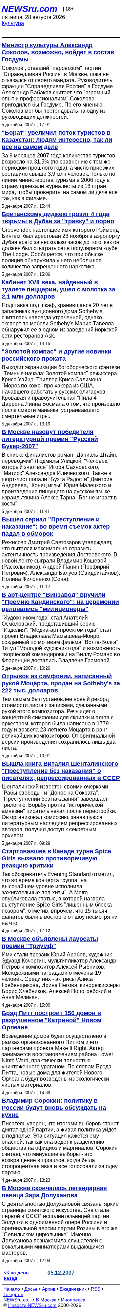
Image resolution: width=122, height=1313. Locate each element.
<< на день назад (16, 1275)
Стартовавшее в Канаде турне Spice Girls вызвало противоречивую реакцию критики (56, 858)
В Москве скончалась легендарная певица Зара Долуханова (54, 1192)
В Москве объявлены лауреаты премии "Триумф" (50, 942)
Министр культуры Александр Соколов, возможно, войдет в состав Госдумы (58, 52)
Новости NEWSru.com (32, 1305)
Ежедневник (73, 1289)
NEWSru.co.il (17, 1299)
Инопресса (73, 1299)
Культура (13, 23)
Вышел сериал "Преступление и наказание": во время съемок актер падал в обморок (56, 526)
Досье (31, 1289)
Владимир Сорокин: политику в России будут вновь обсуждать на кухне (54, 1107)
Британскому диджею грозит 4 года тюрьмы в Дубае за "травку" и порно (58, 218)
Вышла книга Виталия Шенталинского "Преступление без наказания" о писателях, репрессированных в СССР (61, 770)
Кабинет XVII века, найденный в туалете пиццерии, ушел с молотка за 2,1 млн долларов (58, 289)
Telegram (13, 1294)
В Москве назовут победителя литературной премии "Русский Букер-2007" (50, 439)
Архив (48, 1289)
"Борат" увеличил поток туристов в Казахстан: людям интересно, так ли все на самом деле (57, 139)
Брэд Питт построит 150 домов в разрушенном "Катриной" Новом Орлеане (51, 1020)
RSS (95, 1289)
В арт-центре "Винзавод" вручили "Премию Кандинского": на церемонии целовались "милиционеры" (60, 601)
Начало (11, 1289)
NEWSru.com (29, 9)
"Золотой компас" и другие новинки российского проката (56, 355)
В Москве (46, 1299)
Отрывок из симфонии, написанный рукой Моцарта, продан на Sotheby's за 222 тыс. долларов (61, 683)
